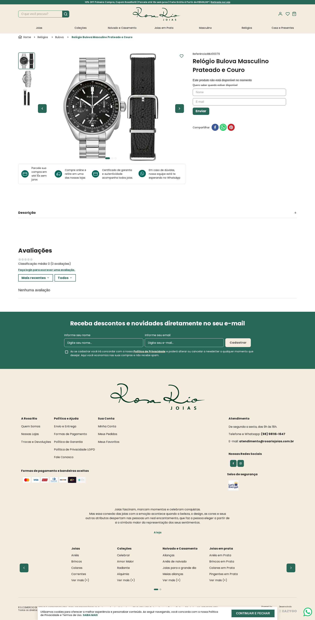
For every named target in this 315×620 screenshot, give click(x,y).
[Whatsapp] (144, 174)
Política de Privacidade (149, 351)
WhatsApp (173, 178)
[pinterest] (231, 127)
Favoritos (287, 14)
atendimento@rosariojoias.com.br (266, 441)
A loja (157, 532)
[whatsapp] (223, 127)
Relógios (43, 37)
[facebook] (215, 127)
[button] (157, 212)
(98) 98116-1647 (273, 434)
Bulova (59, 37)
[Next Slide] (291, 568)
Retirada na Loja (220, 2)
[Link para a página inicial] (25, 37)
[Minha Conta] (281, 14)
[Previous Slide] (24, 568)
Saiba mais (90, 615)
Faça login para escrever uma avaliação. (46, 269)
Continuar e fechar (253, 613)
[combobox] (43, 14)
